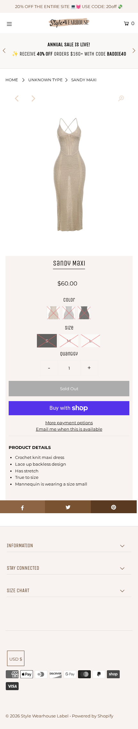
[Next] (33, 99)
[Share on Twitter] (68, 506)
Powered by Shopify (92, 715)
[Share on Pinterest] (114, 506)
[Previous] (17, 99)
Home (11, 79)
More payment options (69, 422)
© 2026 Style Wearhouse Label (37, 715)
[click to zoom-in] (121, 99)
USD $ (15, 659)
